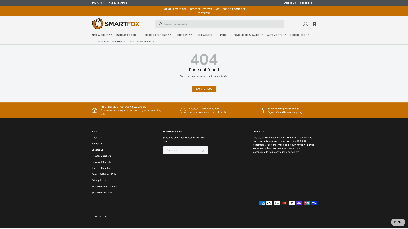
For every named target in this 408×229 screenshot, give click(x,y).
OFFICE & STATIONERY (156, 35)
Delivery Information (102, 162)
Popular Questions (101, 155)
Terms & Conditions (102, 168)
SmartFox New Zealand (104, 186)
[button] (314, 23)
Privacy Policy (99, 180)
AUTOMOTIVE (274, 35)
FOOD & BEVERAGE (140, 41)
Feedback (306, 3)
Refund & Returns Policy (105, 174)
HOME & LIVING (204, 35)
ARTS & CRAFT (100, 35)
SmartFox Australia (102, 192)
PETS (223, 35)
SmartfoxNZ (103, 216)
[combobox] (219, 24)
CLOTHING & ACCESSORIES (107, 41)
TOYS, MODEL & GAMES (246, 35)
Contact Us (97, 149)
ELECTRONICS (297, 35)
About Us (290, 3)
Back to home (204, 88)
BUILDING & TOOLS (126, 35)
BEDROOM (182, 35)
